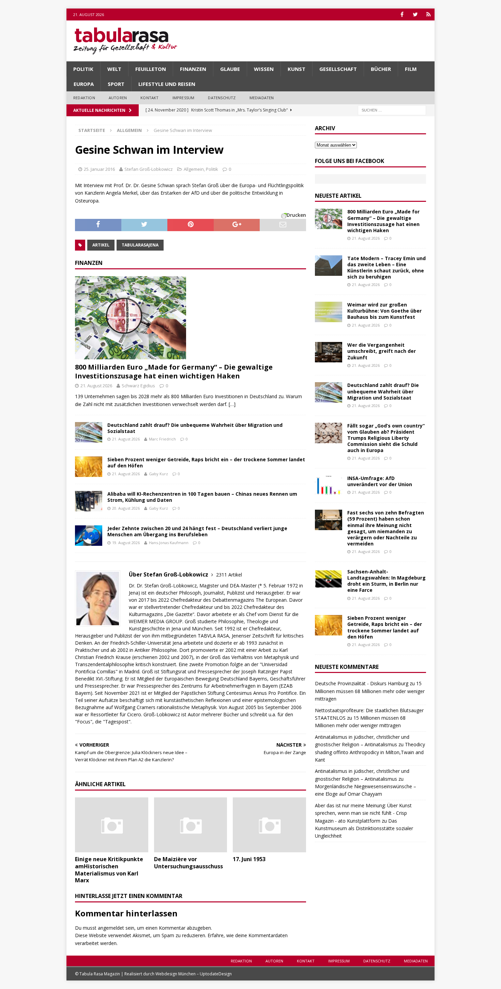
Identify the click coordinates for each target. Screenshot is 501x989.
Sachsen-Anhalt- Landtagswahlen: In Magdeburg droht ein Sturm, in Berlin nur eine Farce (386, 581)
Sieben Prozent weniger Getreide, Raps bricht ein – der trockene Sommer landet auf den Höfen (206, 462)
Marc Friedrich (162, 438)
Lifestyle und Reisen (166, 83)
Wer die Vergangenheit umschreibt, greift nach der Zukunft (381, 351)
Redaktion (84, 97)
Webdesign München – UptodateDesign (193, 974)
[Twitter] (415, 14)
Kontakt (149, 97)
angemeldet (111, 928)
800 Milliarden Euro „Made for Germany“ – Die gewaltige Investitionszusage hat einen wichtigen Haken (174, 371)
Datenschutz (222, 97)
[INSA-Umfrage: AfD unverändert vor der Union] (328, 485)
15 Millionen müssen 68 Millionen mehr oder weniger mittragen (370, 691)
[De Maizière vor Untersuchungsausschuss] (190, 824)
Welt (114, 68)
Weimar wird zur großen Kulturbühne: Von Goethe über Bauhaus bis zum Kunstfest (384, 310)
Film (411, 68)
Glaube (230, 68)
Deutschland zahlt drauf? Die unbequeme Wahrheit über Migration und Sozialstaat (195, 428)
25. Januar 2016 (99, 169)
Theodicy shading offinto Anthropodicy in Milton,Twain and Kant (370, 752)
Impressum (183, 97)
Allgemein (194, 169)
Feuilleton (150, 68)
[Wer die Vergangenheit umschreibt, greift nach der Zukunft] (328, 352)
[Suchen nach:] (392, 109)
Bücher (381, 68)
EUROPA (84, 83)
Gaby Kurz (158, 473)
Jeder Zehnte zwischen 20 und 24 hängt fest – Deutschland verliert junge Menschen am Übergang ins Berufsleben (197, 531)
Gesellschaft (338, 68)
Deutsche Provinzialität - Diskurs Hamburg (361, 683)
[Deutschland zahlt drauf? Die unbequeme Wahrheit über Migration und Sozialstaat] (88, 432)
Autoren (118, 97)
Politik (83, 68)
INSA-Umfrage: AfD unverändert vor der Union (379, 481)
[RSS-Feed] (429, 14)
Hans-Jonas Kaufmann (168, 542)
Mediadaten (261, 97)
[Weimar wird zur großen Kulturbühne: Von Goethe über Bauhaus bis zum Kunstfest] (328, 312)
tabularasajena (140, 245)
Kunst (296, 68)
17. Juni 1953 (249, 859)
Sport (116, 83)
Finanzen (193, 68)
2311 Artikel (229, 574)
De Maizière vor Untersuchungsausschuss (188, 862)
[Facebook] (402, 14)
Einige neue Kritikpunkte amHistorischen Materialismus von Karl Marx (109, 869)
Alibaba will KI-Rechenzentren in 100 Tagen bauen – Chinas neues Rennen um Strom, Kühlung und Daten (202, 497)
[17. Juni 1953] (269, 824)
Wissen (264, 68)
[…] (232, 404)
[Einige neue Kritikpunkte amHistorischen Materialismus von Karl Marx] (111, 824)
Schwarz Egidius (138, 386)
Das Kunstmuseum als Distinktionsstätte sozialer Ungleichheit (364, 828)
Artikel (100, 245)
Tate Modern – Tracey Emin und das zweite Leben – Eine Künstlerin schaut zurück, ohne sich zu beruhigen (386, 267)
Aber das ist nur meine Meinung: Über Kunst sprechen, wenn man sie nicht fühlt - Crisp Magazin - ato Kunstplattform (363, 813)
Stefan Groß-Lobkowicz (148, 169)
